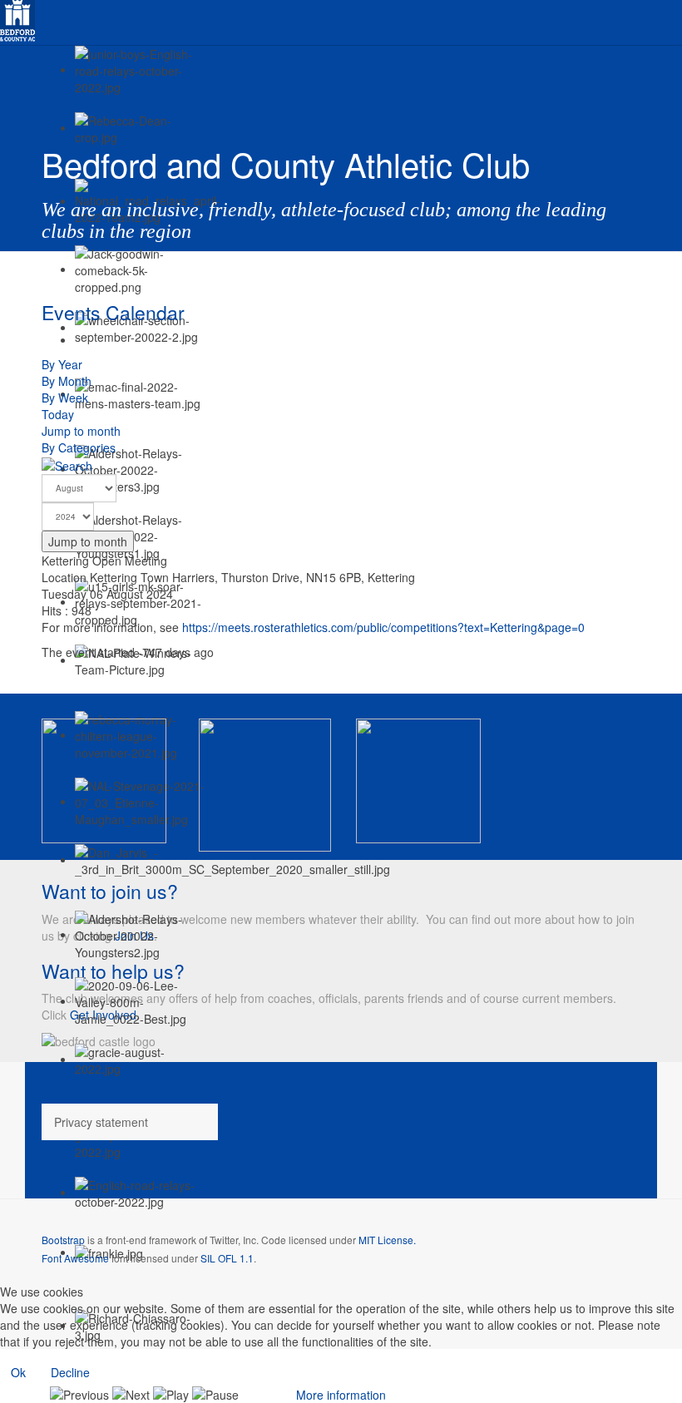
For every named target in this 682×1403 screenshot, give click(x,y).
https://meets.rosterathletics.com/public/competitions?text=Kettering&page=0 (383, 627)
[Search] (67, 464)
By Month (66, 381)
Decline (70, 1372)
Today (58, 414)
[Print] (79, 339)
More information (341, 1394)
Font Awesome (75, 1258)
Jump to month (81, 430)
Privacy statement (101, 1122)
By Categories (79, 447)
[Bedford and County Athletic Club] (17, 18)
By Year (62, 364)
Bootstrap (63, 1240)
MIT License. (387, 1240)
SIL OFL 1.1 (227, 1258)
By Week (65, 397)
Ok (18, 1372)
